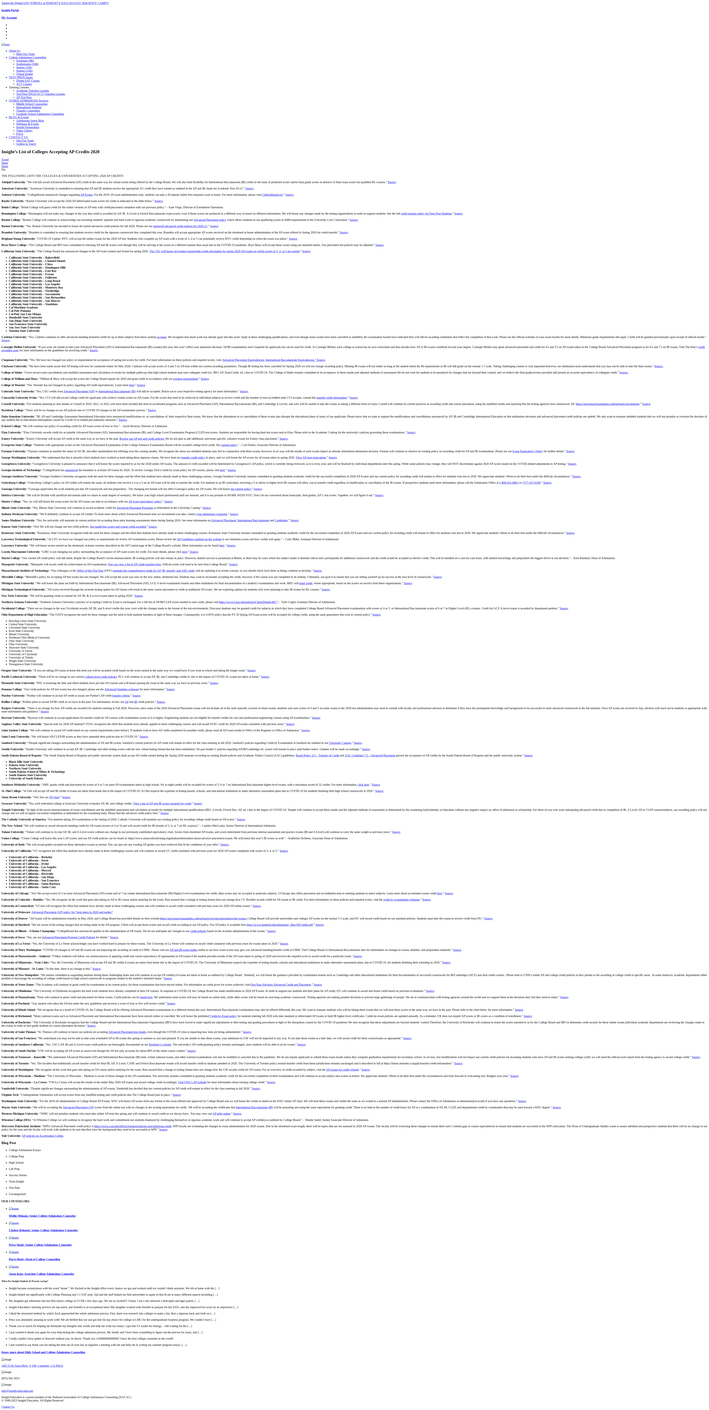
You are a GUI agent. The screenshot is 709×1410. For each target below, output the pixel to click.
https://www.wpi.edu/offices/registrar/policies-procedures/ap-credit (132, 1126)
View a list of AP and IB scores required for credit (162, 803)
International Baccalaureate (253, 520)
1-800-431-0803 (508, 482)
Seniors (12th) (24, 70)
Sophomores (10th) (27, 64)
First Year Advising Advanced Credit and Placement (280, 984)
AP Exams (86, 194)
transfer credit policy (193, 457)
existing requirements (185, 378)
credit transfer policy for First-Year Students (426, 213)
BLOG (19, 117)
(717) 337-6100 (531, 482)
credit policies (198, 931)
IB (135, 701)
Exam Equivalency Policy (528, 451)
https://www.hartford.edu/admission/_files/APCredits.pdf (280, 924)
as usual (161, 337)
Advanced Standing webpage (122, 689)
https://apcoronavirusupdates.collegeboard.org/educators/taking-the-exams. (203, 918)
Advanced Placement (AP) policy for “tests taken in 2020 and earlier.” (72, 912)
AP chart (54, 797)
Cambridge (281, 520)
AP (127, 701)
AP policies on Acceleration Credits (42, 1135)
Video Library (24, 130)
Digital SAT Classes (28, 80)
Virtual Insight (24, 74)
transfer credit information (332, 397)
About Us (14, 50)
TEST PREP (21, 77)
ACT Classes (24, 84)
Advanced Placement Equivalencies (243, 360)
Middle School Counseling (31, 104)
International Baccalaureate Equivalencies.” (291, 360)
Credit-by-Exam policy (223, 1016)
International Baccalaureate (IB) (117, 391)
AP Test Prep (24, 97)
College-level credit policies (100, 676)
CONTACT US (18, 137)
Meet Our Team (25, 54)
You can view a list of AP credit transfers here (134, 564)
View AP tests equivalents (311, 457)
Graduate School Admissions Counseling (40, 114)
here (131, 385)
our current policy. (241, 489)
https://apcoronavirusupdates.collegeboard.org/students (607, 403)
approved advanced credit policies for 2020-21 (180, 226)
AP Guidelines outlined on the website (199, 539)
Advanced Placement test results (127, 1032)
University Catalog (340, 742)
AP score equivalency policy (145, 501)
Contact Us (8, 1406)
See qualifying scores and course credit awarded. (118, 526)
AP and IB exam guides (183, 949)
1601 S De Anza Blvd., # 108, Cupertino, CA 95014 (32, 1365)
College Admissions (27, 57)
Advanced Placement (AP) (79, 391)
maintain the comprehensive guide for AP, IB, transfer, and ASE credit (153, 570)
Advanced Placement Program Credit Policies (68, 937)
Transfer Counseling (28, 110)
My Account (9, 17)
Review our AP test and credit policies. (142, 438)
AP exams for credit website (342, 1069)
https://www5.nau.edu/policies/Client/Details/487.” (248, 602)
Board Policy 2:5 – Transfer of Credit (317, 755)
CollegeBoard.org (272, 194)
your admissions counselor (211, 514)
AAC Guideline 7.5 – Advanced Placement (370, 755)
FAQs (19, 133)
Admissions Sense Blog (30, 120)
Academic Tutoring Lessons (32, 90)
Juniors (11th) (24, 67)
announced (71, 470)
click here (363, 784)
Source (392, 182)
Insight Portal (10, 10)
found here (146, 997)
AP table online (221, 1113)
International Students (29, 107)
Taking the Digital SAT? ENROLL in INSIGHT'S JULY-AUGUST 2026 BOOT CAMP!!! (55, 3)
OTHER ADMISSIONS (28, 100)
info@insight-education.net (17, 1390)
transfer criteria (121, 695)
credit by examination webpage (401, 899)
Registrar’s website (160, 1044)
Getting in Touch (26, 143)
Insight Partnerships (27, 127)
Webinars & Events (27, 123)
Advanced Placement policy (209, 219)
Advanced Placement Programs (135, 507)
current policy (229, 445)
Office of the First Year (90, 570)
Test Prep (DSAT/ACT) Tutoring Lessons (40, 94)
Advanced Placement (223, 520)
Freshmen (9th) (25, 60)
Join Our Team (25, 140)
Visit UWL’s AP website (192, 1082)
